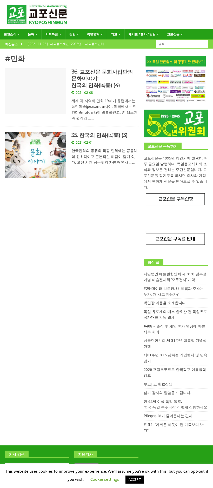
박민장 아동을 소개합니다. (165, 302)
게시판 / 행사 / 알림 (142, 34)
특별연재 (93, 34)
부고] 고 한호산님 (158, 384)
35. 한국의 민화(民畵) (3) (99, 135)
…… (91, 118)
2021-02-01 (84, 142)
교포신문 (173, 34)
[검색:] (182, 43)
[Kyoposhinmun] (106, 26)
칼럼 (72, 34)
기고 (114, 34)
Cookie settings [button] (104, 479)
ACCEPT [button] (135, 479)
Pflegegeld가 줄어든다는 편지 (168, 415)
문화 (31, 34)
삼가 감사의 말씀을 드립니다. (167, 392)
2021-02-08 (84, 92)
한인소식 (10, 34)
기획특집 (51, 34)
